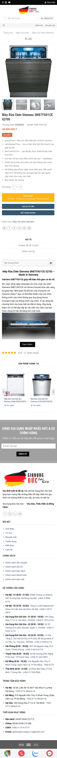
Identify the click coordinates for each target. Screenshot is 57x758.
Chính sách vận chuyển (16, 562)
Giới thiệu (9, 529)
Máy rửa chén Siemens (43, 32)
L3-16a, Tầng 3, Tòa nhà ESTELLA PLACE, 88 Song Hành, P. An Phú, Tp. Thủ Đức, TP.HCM (29, 638)
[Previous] (6, 71)
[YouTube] (9, 2)
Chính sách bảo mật (14, 579)
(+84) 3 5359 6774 (43, 642)
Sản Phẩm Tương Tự (28, 363)
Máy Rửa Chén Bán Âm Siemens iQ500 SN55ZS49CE (15, 400)
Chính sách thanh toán (16, 575)
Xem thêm (27, 344)
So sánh (7, 135)
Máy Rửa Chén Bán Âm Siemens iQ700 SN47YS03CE (41, 400)
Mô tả (28, 239)
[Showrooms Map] (7, 753)
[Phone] (21, 753)
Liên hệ (8, 549)
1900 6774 (49, 664)
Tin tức (8, 533)
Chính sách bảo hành (15, 571)
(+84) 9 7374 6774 (45, 620)
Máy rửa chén (22, 32)
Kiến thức (39, 25)
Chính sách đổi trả (14, 566)
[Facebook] (3, 2)
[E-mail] (6, 2)
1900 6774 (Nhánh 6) (25, 691)
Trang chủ (8, 32)
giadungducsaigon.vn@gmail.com (28, 731)
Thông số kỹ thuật (28, 245)
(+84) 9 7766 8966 (31, 672)
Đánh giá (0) (28, 251)
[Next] (50, 71)
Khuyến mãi (50, 25)
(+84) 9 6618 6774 (34, 649)
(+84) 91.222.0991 (39, 657)
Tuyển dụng (10, 541)
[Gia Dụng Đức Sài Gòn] (28, 10)
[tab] (28, 240)
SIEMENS (19, 124)
